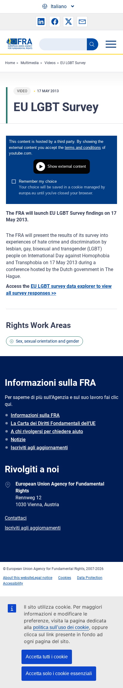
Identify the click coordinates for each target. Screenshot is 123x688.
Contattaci (16, 518)
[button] (41, 21)
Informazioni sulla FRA (35, 415)
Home (10, 63)
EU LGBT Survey (73, 63)
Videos (50, 63)
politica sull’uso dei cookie (61, 627)
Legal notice (42, 578)
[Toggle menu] (110, 44)
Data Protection (89, 578)
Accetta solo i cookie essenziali (59, 673)
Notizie (18, 439)
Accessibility (13, 583)
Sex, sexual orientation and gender (47, 341)
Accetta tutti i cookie (47, 656)
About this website (18, 578)
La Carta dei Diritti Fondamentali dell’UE (53, 423)
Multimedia (30, 63)
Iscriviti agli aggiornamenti (39, 447)
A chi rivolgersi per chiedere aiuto (47, 431)
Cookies (64, 578)
